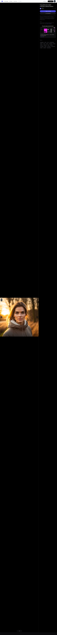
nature (54, 43)
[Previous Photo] (1, 317)
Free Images (6, 1)
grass (45, 42)
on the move (53, 46)
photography (41, 42)
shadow (41, 47)
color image (41, 46)
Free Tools (15, 1)
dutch (44, 43)
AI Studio (10, 1)
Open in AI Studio (48, 11)
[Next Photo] (37, 317)
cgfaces (43, 8)
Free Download (48, 13)
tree (47, 42)
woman (41, 43)
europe (47, 43)
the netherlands (52, 42)
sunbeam (45, 47)
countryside (50, 43)
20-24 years (49, 46)
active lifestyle (49, 47)
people (45, 46)
